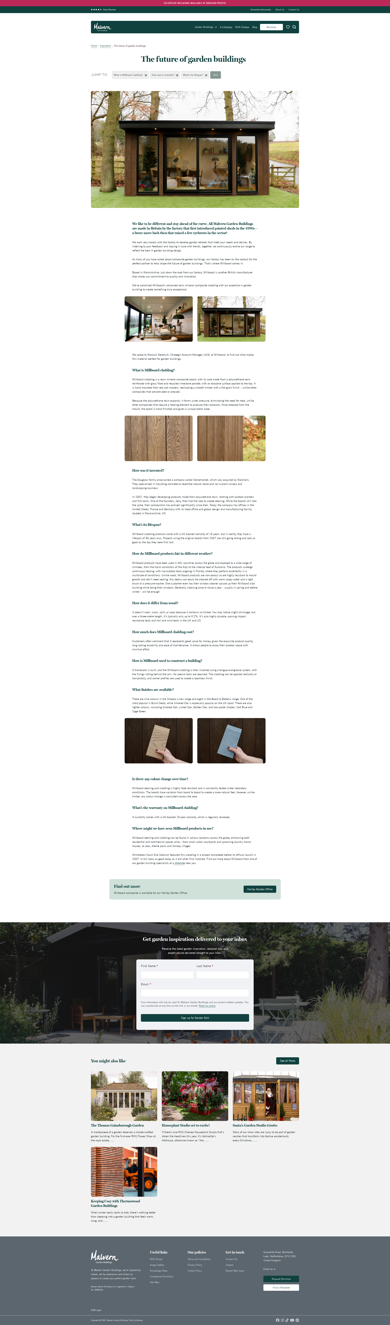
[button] (294, 27)
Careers (229, 1264)
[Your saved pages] (288, 27)
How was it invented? (163, 74)
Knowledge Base (158, 1270)
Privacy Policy (195, 1264)
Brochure (271, 27)
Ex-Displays (226, 27)
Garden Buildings (204, 26)
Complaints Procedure (161, 1276)
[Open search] (294, 27)
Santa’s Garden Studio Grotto (255, 1125)
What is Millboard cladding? (128, 74)
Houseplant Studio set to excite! (186, 1125)
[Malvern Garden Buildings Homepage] (102, 27)
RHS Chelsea (242, 27)
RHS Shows (156, 1259)
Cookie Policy (195, 1270)
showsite (179, 863)
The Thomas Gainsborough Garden (117, 1125)
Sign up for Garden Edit (195, 1018)
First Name (149, 966)
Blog (254, 27)
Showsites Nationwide (260, 9)
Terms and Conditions (199, 1259)
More (215, 75)
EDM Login (96, 1310)
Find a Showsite (281, 1287)
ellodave (139, 1320)
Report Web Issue (235, 1270)
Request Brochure (281, 1278)
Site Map (154, 1282)
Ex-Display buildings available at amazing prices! (195, 3)
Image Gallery (157, 1264)
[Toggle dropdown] (216, 27)
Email (146, 984)
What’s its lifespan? (193, 74)
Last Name (205, 966)
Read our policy (207, 1005)
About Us (279, 9)
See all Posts (287, 1060)
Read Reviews (109, 9)
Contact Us (294, 9)
